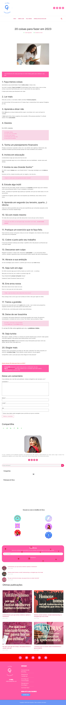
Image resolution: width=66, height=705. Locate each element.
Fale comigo (29, 18)
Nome (4, 397)
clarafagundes (11, 368)
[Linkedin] (57, 8)
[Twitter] (60, 8)
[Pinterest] (63, 8)
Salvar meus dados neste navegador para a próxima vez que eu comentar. (21, 413)
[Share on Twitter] (7, 428)
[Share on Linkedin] (10, 428)
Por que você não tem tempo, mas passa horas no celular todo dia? (23, 578)
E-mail (4, 403)
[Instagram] (54, 8)
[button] (61, 19)
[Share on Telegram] (21, 428)
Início (14, 18)
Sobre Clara (21, 18)
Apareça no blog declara (40, 18)
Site (3, 408)
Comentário (5, 381)
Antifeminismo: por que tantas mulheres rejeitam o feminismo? (22, 566)
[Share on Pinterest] (17, 428)
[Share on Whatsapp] (3, 428)
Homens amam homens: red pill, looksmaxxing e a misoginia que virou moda (25, 572)
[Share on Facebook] (14, 428)
